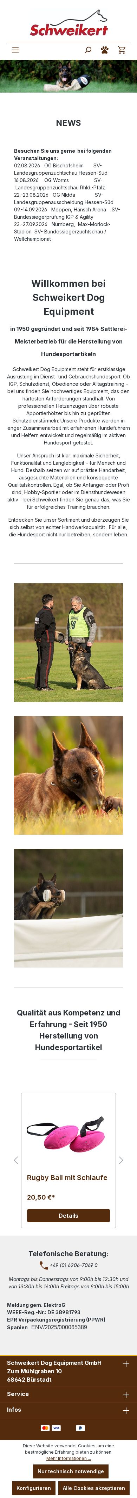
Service (18, 1393)
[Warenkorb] (121, 50)
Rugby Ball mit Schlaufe (67, 1178)
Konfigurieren (34, 1488)
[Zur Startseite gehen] (68, 22)
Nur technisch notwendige (71, 1471)
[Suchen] (87, 50)
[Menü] (15, 50)
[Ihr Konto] (104, 50)
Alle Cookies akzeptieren (94, 1488)
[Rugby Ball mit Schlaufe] (68, 1133)
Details (68, 1215)
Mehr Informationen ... (68, 1458)
